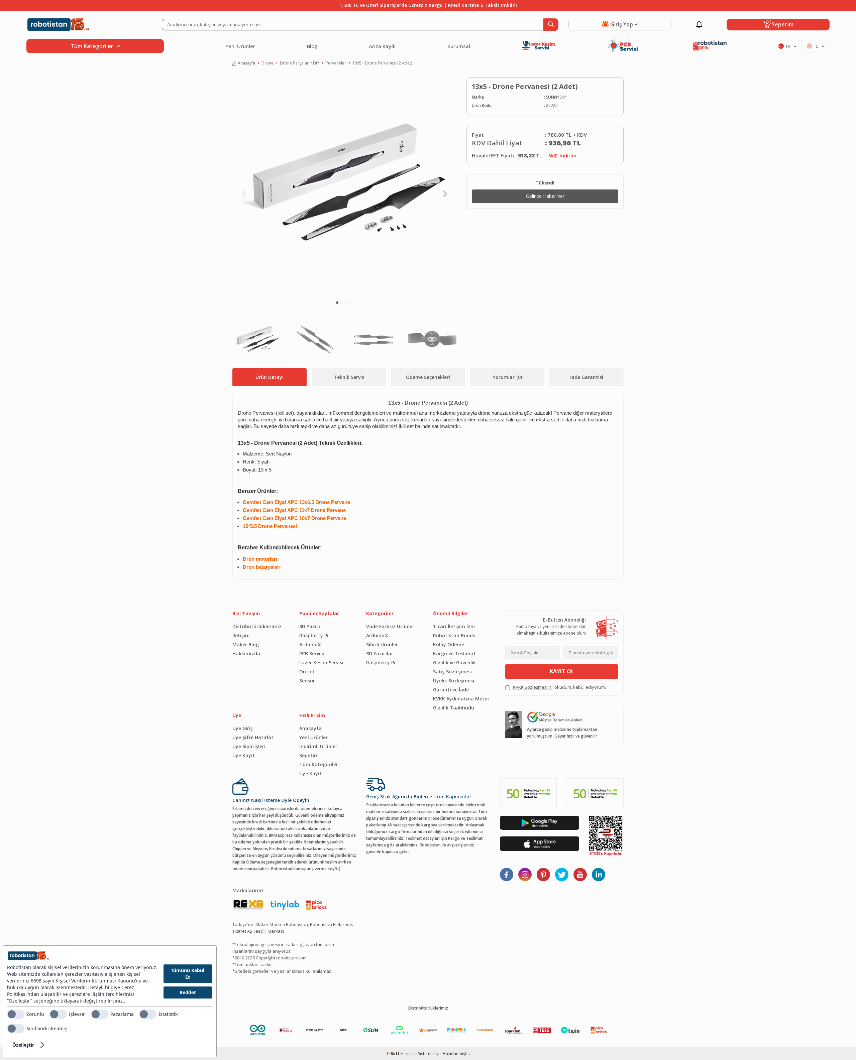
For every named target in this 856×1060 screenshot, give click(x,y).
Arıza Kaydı (382, 46)
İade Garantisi (586, 377)
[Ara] (550, 24)
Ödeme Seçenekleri (428, 377)
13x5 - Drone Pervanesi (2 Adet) (382, 63)
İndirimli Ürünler (318, 746)
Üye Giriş (242, 728)
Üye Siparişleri (248, 746)
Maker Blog (245, 644)
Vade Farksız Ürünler (390, 626)
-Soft (393, 1053)
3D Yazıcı (309, 626)
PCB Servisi (311, 653)
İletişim (241, 635)
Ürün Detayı (269, 377)
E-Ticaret (409, 1053)
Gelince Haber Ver (545, 196)
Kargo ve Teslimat (454, 653)
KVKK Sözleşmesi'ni (532, 687)
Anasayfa (246, 63)
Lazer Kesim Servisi (321, 662)
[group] (344, 185)
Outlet (307, 671)
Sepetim (309, 755)
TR (787, 46)
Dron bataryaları (262, 567)
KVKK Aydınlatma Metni (461, 698)
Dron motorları (260, 559)
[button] (337, 302)
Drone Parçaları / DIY (299, 63)
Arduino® (310, 644)
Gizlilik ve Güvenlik (454, 662)
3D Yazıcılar (379, 653)
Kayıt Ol (562, 671)
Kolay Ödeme (448, 644)
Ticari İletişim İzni (454, 626)
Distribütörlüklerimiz (257, 626)
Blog (312, 46)
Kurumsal (458, 46)
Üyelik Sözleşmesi (453, 680)
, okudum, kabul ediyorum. (559, 687)
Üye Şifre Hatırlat (253, 737)
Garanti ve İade (451, 689)
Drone (267, 63)
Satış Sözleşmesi (452, 671)
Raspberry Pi (313, 635)
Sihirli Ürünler (382, 644)
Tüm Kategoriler (318, 764)
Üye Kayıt (243, 755)
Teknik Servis (349, 377)
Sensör (307, 680)
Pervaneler (336, 63)
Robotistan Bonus (454, 635)
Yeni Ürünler (240, 46)
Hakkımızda (246, 653)
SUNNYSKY (556, 97)
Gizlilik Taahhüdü (453, 707)
